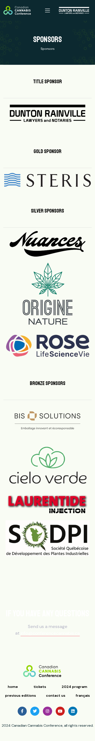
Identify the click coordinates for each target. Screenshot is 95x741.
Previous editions (20, 695)
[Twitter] (34, 711)
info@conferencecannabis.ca (50, 633)
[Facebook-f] (22, 711)
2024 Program (74, 686)
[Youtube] (60, 711)
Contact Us (55, 695)
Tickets (40, 686)
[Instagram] (47, 711)
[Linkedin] (72, 711)
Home (13, 686)
